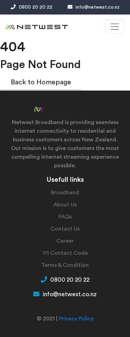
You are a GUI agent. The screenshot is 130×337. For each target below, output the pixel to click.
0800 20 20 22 (34, 7)
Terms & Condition (65, 265)
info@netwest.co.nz (97, 7)
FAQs (65, 216)
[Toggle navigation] (114, 27)
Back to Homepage (41, 82)
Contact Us (65, 229)
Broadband (65, 192)
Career (65, 241)
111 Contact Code (65, 253)
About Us (65, 204)
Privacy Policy (76, 318)
